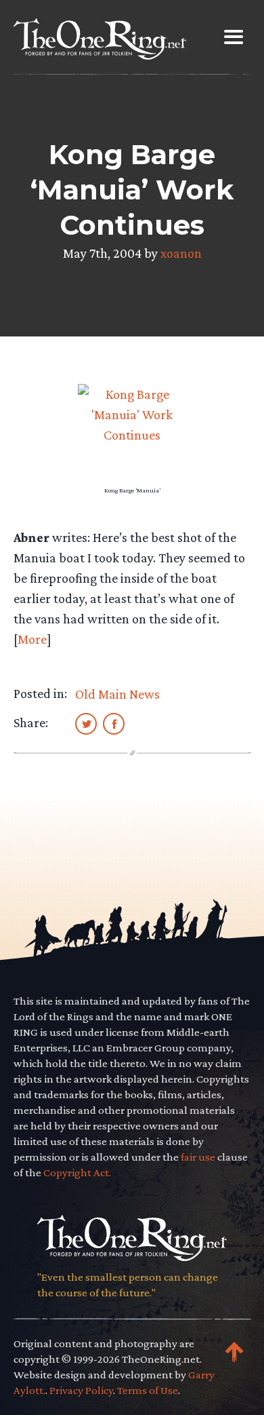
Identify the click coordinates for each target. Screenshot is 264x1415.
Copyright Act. (77, 1172)
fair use (198, 1156)
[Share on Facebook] (114, 723)
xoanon (181, 253)
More (32, 639)
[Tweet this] (86, 723)
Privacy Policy (81, 1390)
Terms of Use (147, 1390)
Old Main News (117, 693)
